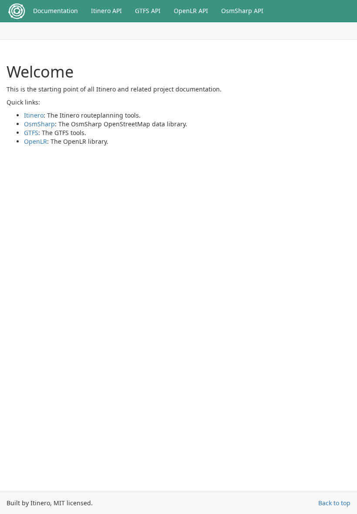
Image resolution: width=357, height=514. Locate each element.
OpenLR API (191, 11)
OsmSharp (39, 124)
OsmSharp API (242, 11)
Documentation (55, 11)
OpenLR (35, 141)
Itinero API (106, 11)
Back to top (334, 503)
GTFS (31, 132)
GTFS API (148, 11)
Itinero (34, 115)
